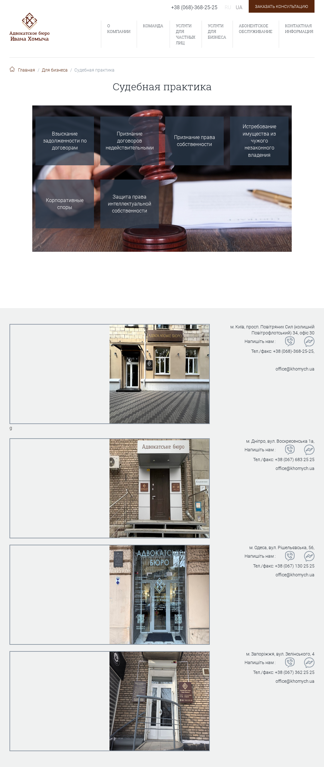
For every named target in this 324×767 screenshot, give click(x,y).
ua (239, 7)
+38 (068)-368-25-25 (194, 7)
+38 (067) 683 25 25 (295, 459)
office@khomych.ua (295, 368)
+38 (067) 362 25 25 (295, 672)
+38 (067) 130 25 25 (295, 565)
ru (228, 7)
